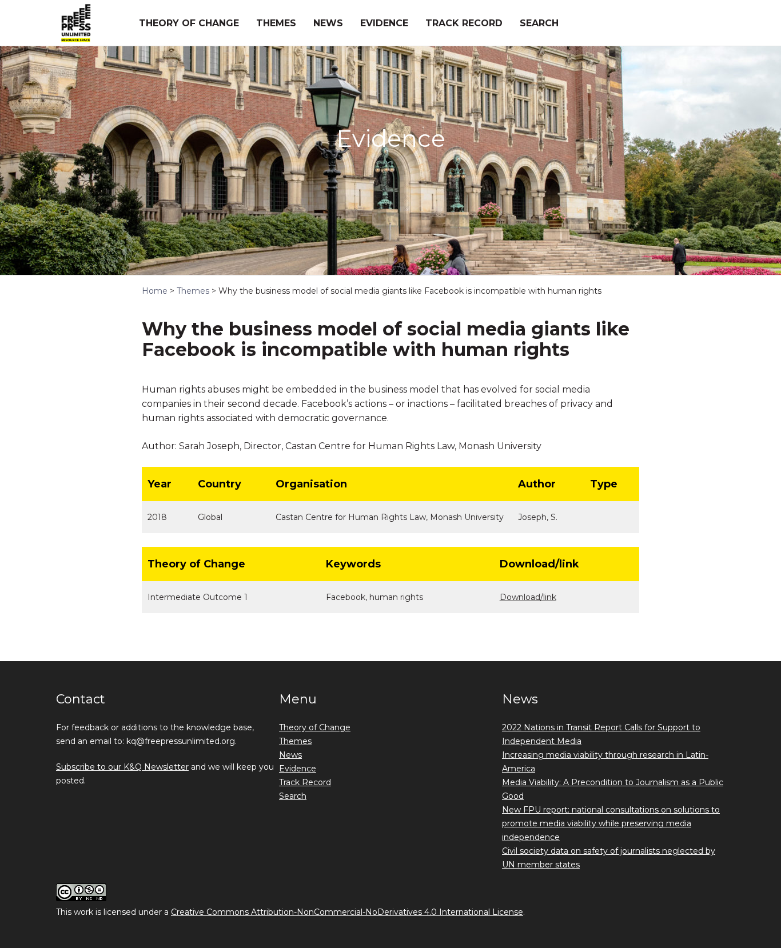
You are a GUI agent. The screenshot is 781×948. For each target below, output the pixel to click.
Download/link (528, 597)
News (328, 23)
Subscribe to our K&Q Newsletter (122, 767)
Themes (276, 23)
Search (539, 23)
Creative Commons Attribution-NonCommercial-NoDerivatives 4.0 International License (347, 912)
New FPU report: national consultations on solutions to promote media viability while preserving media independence (611, 823)
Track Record (464, 23)
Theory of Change (189, 23)
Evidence (384, 23)
